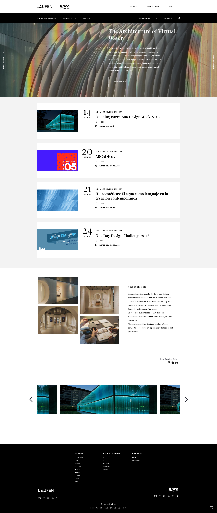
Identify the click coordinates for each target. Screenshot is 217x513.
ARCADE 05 (105, 156)
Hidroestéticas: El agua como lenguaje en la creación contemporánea (131, 195)
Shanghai (106, 467)
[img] (57, 121)
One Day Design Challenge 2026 (122, 235)
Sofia (77, 479)
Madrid (77, 470)
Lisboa (77, 463)
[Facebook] (172, 363)
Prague (77, 476)
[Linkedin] (176, 363)
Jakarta (106, 463)
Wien (76, 482)
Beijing (106, 457)
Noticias (86, 18)
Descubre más (120, 82)
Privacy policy (108, 504)
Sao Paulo (136, 460)
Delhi (105, 460)
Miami (134, 457)
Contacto (168, 18)
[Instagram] (169, 363)
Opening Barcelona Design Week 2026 (127, 116)
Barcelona (79, 457)
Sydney (105, 470)
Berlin (77, 460)
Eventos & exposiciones (46, 18)
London (78, 467)
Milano (77, 473)
